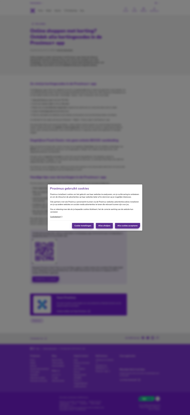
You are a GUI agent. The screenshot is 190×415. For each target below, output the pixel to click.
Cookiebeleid (55, 217)
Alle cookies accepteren (127, 226)
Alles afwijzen (104, 226)
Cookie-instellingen (82, 226)
